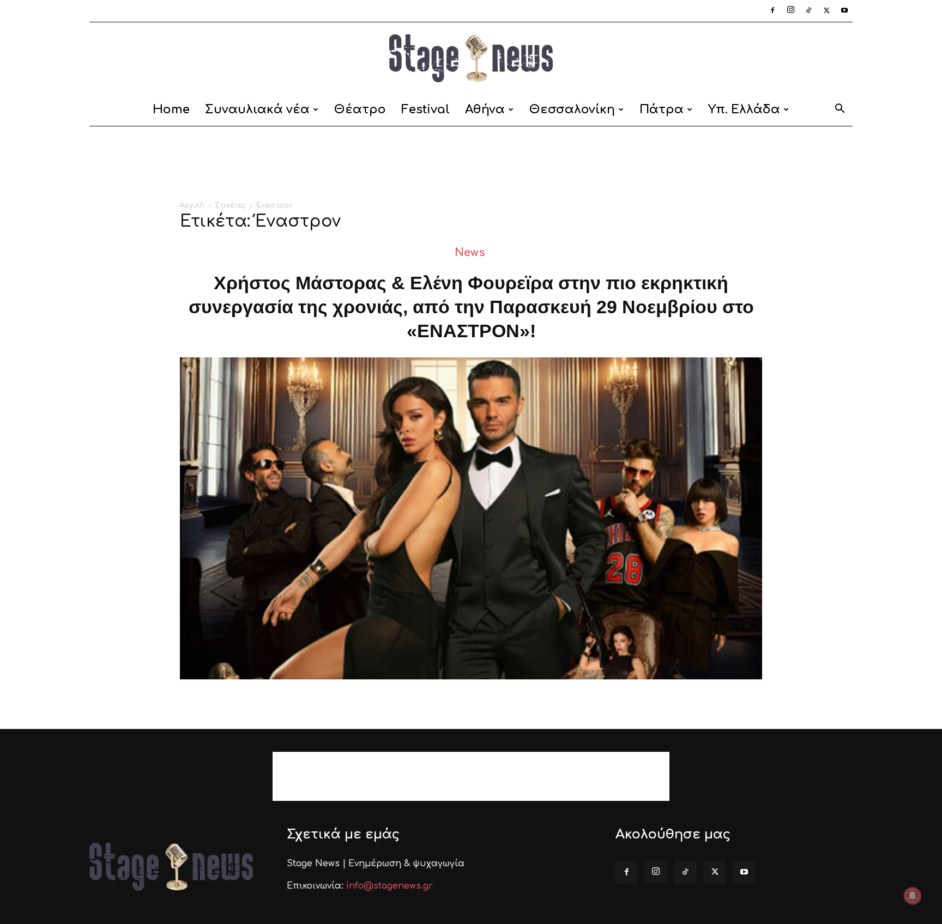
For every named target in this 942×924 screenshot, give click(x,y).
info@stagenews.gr (389, 886)
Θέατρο (360, 109)
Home (171, 109)
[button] (839, 110)
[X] (826, 11)
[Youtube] (844, 11)
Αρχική (192, 205)
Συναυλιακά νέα (257, 109)
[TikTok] (808, 11)
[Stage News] (471, 58)
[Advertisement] (471, 164)
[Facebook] (772, 11)
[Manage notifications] (912, 895)
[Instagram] (790, 11)
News (470, 252)
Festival (425, 109)
